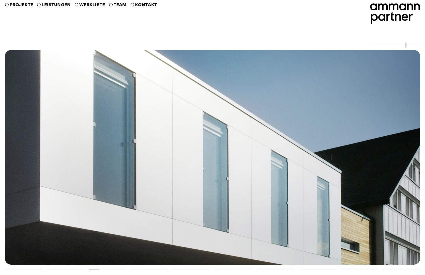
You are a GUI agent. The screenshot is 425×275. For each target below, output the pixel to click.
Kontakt (146, 4)
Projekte (21, 4)
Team (120, 4)
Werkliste (92, 4)
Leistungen (56, 4)
